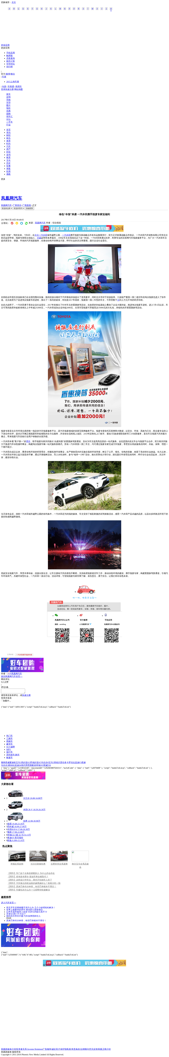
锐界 (25, 821)
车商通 (11, 86)
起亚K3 (26, 762)
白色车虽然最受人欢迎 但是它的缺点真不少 (26, 912)
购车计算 (10, 61)
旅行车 (9, 752)
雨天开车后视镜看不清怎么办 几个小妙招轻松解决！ (30, 907)
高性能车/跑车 (13, 755)
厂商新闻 (26, 205)
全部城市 (111, 9)
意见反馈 (93, 1049)
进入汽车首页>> (8, 903)
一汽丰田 (43, 235)
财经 (8, 135)
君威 (7, 762)
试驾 (8, 97)
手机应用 (10, 53)
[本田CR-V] (15, 809)
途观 (9, 824)
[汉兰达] (15, 798)
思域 (32, 762)
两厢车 (9, 741)
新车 (8, 94)
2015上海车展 (12, 82)
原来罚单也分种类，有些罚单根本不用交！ (26, 920)
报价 (8, 108)
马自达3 (4, 765)
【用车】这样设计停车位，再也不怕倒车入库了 (30, 880)
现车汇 (9, 116)
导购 (8, 100)
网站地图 (18, 89)
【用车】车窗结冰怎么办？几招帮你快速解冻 (29, 890)
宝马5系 (52, 762)
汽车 (8, 146)
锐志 (58, 762)
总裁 (39, 238)
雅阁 (3, 762)
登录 (3, 89)
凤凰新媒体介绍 (8, 1049)
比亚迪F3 (77, 762)
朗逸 (9, 840)
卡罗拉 (70, 762)
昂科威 (10, 826)
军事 (8, 166)
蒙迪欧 (13, 762)
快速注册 (9, 89)
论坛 (8, 119)
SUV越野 (10, 747)
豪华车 (9, 744)
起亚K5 (37, 762)
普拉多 (63, 762)
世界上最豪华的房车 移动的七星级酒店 (24, 910)
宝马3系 (19, 762)
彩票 (8, 171)
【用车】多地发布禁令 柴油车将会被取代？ (28, 876)
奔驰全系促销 (17, 864)
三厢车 (9, 738)
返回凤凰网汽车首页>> (11, 676)
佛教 (8, 174)
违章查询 (10, 58)
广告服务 (47, 1049)
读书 (8, 155)
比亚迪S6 (17, 765)
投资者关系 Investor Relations (29, 1049)
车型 (8, 102)
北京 (14, 2)
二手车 (9, 122)
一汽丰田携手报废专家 (24, 655)
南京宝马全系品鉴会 (80, 865)
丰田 (68, 235)
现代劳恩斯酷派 (28, 765)
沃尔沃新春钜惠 (38, 864)
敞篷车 (9, 757)
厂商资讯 (17, 205)
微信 (13, 74)
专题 (4, 86)
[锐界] (15, 821)
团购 (8, 114)
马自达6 (45, 762)
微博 (8, 74)
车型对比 (10, 64)
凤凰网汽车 (11, 198)
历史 (8, 163)
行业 (8, 125)
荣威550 (47, 765)
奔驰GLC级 (12, 835)
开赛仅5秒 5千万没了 (16, 914)
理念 (28, 441)
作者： (4, 673)
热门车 (9, 736)
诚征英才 (56, 1049)
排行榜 (9, 67)
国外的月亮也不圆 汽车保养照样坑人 (23, 916)
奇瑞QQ (39, 765)
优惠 (8, 111)
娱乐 (8, 138)
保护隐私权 (65, 1049)
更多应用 (5, 45)
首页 (8, 130)
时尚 (8, 143)
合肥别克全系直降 (59, 864)
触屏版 (9, 55)
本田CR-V (28, 809)
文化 (8, 160)
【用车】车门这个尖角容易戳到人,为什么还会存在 (31, 873)
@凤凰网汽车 (15, 673)
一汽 (64, 235)
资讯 (8, 132)
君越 (83, 762)
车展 (4, 77)
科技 (8, 152)
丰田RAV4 (12, 829)
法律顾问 (84, 1049)
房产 (8, 149)
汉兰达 (26, 798)
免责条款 (75, 1049)
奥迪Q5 (10, 838)
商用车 (18, 86)
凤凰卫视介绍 (104, 1049)
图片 (8, 105)
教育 (8, 157)
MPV (8, 749)
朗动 (10, 765)
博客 (8, 168)
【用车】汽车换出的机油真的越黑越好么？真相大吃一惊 (34, 883)
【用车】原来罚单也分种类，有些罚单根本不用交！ (32, 886)
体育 (8, 141)
